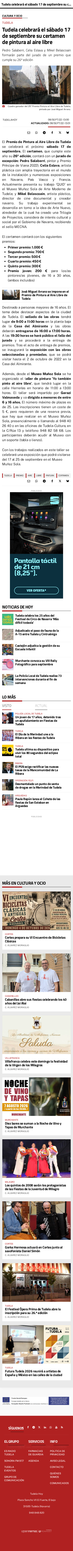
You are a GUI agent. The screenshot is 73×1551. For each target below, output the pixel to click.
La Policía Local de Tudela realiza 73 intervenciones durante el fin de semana (38, 679)
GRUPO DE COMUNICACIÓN (14, 1478)
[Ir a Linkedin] (45, 1427)
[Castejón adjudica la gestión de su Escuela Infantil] (7, 649)
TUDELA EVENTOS (10, 1469)
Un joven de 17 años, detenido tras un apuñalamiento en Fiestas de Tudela (38, 720)
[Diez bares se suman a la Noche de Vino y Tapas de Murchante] (36, 1096)
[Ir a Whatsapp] (51, 1427)
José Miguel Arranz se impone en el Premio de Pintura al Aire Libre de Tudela (45, 295)
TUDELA (8, 475)
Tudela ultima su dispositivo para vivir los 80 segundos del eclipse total (37, 753)
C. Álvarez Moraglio (17, 945)
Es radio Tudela (10, 1453)
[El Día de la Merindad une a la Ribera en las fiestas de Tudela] (7, 735)
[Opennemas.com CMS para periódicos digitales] (36, 1531)
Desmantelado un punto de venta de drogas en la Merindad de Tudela (38, 785)
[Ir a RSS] (62, 1427)
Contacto (56, 1467)
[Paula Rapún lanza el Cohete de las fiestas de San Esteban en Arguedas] (7, 800)
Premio (19, 475)
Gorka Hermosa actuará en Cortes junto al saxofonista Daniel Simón (34, 1249)
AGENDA (33, 1460)
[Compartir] (36, 133)
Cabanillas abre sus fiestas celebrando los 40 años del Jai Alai (36, 1001)
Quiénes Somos (55, 1475)
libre (39, 475)
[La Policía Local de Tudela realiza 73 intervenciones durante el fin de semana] (7, 679)
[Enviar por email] (29, 133)
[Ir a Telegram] (33, 1427)
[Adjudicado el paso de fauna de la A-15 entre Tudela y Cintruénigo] (7, 634)
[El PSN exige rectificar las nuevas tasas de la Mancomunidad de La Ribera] (7, 767)
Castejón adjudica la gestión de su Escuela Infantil (37, 647)
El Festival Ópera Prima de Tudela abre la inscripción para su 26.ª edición (33, 1310)
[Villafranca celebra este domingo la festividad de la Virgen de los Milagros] (36, 1034)
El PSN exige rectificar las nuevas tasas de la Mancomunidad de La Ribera (37, 770)
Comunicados (59, 1483)
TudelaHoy (10, 119)
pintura (50, 475)
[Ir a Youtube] (56, 1427)
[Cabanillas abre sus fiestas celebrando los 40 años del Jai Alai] (36, 973)
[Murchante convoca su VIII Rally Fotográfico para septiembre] (7, 664)
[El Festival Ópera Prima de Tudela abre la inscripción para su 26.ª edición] (36, 1282)
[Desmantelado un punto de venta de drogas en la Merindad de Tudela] (7, 784)
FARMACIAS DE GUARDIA (35, 1453)
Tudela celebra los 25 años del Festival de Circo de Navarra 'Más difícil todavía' (37, 619)
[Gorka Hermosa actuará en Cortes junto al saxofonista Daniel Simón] (36, 1220)
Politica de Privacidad (57, 1453)
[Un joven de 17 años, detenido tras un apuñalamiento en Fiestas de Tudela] (7, 718)
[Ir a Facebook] (28, 1427)
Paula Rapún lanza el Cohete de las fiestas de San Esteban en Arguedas (37, 802)
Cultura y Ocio (12, 16)
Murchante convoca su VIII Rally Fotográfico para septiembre (36, 662)
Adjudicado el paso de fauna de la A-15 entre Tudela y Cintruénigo (37, 632)
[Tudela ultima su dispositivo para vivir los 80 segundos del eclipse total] (7, 750)
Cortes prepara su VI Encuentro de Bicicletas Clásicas (35, 939)
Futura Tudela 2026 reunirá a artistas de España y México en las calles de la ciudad (33, 1372)
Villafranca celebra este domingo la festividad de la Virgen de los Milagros (36, 1063)
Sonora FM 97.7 (14, 1460)
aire (30, 475)
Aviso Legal (58, 1460)
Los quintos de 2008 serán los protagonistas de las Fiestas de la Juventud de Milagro (35, 1187)
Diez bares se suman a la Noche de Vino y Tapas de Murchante (33, 1125)
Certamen (63, 475)
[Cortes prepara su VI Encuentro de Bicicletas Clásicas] (36, 911)
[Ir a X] (39, 1427)
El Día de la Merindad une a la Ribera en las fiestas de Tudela (35, 736)
